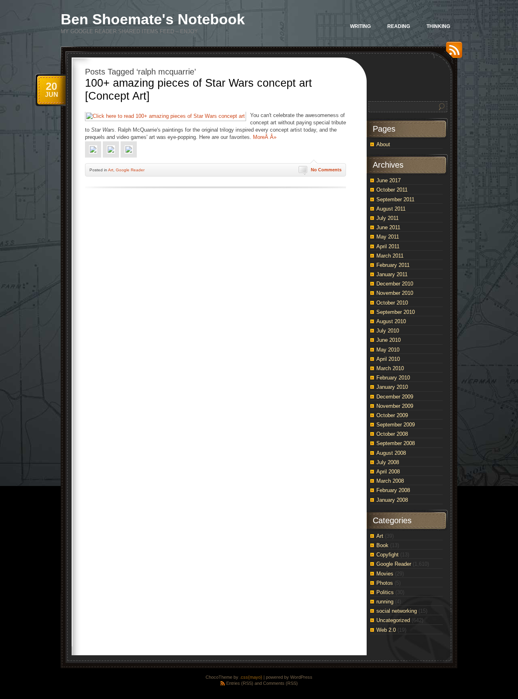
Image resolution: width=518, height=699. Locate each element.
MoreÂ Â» (264, 137)
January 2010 (392, 387)
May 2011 (387, 237)
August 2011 (390, 209)
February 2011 (393, 265)
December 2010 (394, 284)
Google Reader (130, 170)
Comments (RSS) (280, 683)
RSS (452, 53)
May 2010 (387, 350)
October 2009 (392, 415)
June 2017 (388, 180)
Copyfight (387, 555)
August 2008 (391, 453)
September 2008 (395, 443)
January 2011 (392, 274)
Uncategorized (393, 620)
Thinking (438, 26)
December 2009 (394, 397)
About (383, 144)
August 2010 (391, 321)
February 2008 (393, 490)
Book (382, 545)
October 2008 (392, 434)
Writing (360, 26)
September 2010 (395, 312)
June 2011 (388, 227)
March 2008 (390, 481)
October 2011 (392, 190)
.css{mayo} (251, 677)
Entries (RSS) (239, 683)
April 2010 (388, 359)
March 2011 (389, 256)
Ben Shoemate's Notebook (153, 19)
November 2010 (394, 293)
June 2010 (388, 340)
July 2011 (387, 218)
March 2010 (390, 368)
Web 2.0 (386, 630)
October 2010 (392, 303)
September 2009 (395, 425)
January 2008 (392, 500)
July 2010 (387, 331)
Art (110, 170)
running (384, 602)
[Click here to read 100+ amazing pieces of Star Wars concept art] (165, 116)
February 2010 (393, 378)
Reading (398, 26)
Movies (384, 574)
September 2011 (395, 199)
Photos (384, 583)
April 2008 (388, 472)
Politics (385, 592)
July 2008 (387, 462)
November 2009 (394, 406)
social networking (396, 611)
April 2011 (387, 246)
